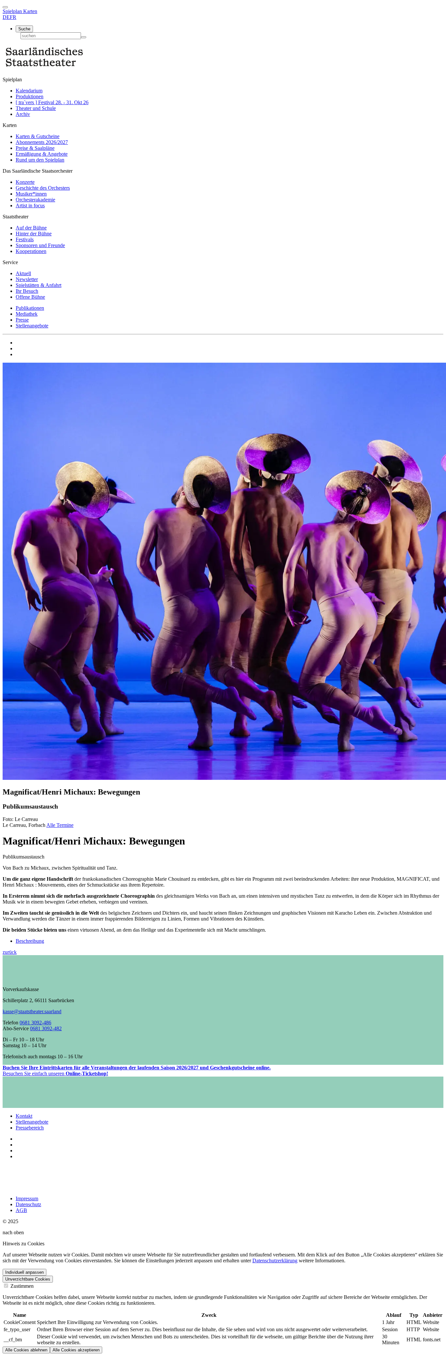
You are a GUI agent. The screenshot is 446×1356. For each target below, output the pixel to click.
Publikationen (30, 308)
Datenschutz (28, 1204)
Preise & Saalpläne (35, 148)
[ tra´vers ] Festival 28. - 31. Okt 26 (52, 102)
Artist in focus (30, 205)
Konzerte (25, 182)
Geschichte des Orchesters (43, 188)
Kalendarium (29, 90)
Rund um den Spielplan (40, 160)
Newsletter (27, 279)
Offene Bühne (30, 297)
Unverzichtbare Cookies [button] (27, 1279)
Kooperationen (31, 251)
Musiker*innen (31, 194)
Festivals (25, 239)
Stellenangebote (32, 325)
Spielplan (13, 11)
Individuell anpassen (24, 1272)
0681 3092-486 (35, 1022)
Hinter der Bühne (34, 233)
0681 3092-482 (46, 1028)
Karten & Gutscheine (37, 136)
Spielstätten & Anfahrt (38, 285)
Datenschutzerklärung (274, 1260)
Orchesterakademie (35, 199)
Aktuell (23, 273)
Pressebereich (30, 1127)
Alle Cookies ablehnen (26, 1350)
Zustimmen (21, 1286)
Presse (22, 320)
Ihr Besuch (27, 291)
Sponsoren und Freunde (40, 245)
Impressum (27, 1198)
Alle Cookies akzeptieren (76, 1350)
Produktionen (29, 96)
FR (13, 17)
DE (6, 17)
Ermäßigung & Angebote (42, 154)
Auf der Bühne (31, 227)
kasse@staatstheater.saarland (32, 1011)
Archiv (23, 114)
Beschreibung (30, 941)
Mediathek (27, 314)
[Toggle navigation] (5, 7)
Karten (30, 11)
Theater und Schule (36, 108)
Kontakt (24, 1116)
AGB (21, 1210)
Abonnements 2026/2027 (42, 142)
